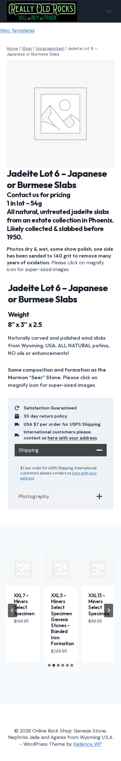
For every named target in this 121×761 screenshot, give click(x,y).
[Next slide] (108, 610)
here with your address (72, 438)
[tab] (49, 665)
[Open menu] (109, 11)
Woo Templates (17, 30)
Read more (20, 635)
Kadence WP (87, 744)
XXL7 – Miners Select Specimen (24, 604)
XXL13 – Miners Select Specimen (98, 604)
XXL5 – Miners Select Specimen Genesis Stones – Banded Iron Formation (62, 619)
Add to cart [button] (96, 635)
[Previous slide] (12, 610)
